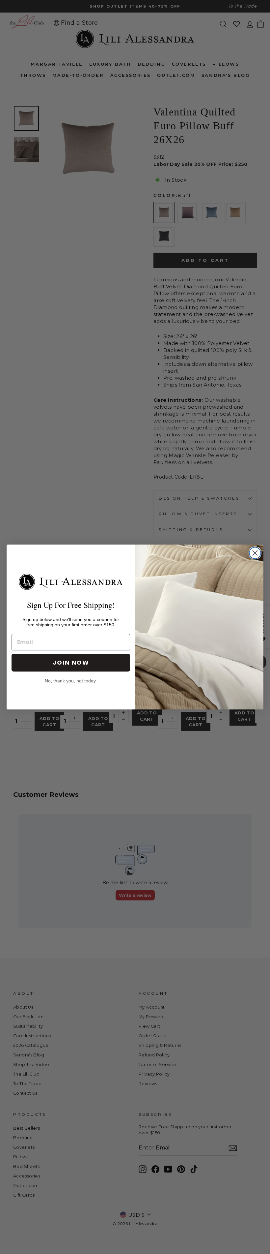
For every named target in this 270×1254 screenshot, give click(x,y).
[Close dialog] (255, 553)
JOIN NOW (71, 662)
